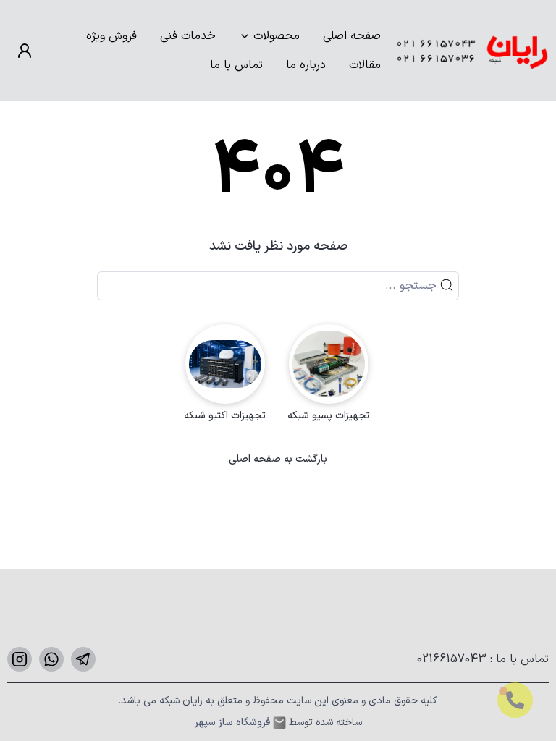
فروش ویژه (111, 36)
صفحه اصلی (352, 36)
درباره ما (306, 65)
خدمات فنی (188, 36)
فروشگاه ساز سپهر (232, 723)
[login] (24, 50)
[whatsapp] (51, 659)
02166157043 (453, 659)
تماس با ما (236, 65)
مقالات (365, 65)
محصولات (276, 36)
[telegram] (83, 659)
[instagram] (19, 659)
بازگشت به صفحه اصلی (278, 459)
